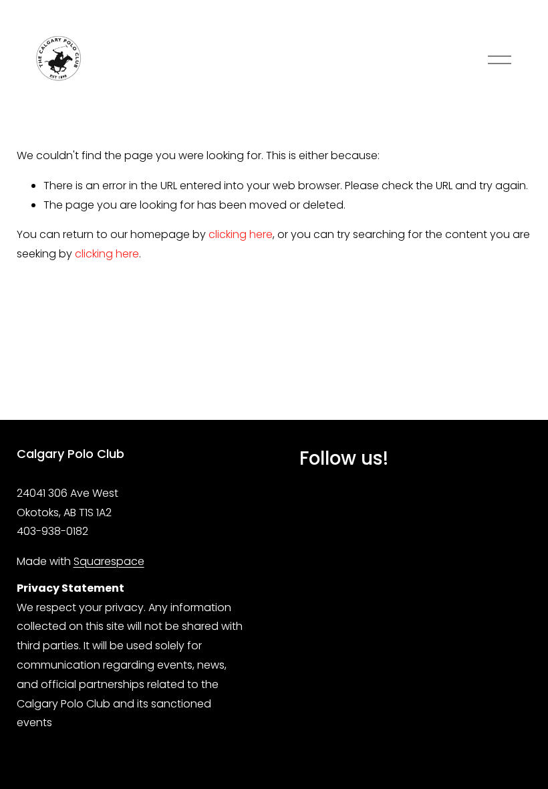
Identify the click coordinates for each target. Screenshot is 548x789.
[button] (320, 503)
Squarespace (109, 561)
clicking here (241, 234)
